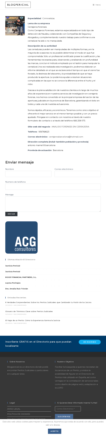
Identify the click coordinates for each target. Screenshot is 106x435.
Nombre (9, 169)
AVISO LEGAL (13, 409)
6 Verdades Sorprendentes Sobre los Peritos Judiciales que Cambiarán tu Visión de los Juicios (48, 302)
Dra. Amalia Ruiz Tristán (16, 289)
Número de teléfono (15, 182)
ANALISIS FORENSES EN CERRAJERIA (70, 126)
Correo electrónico (64, 169)
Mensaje (9, 194)
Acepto (55, 431)
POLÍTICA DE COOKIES (18, 414)
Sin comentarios (20, 305)
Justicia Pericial (12, 266)
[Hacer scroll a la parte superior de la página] (103, 354)
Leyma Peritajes (13, 283)
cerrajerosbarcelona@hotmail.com (66, 137)
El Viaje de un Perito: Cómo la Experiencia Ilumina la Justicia (32, 320)
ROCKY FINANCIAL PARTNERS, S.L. (21, 277)
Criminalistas (48, 18)
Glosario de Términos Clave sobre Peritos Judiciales (29, 311)
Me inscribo (89, 342)
